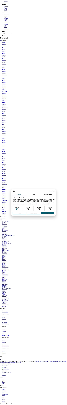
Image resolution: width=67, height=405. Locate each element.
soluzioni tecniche (5, 394)
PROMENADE (4, 286)
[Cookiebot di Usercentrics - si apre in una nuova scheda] (50, 191)
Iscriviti (1, 359)
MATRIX (3, 271)
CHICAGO (4, 236)
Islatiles (5, 10)
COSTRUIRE (4, 242)
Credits (20, 362)
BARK (3, 229)
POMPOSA (4, 283)
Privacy (40, 361)
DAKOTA (4, 244)
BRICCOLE (4, 231)
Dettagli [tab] (33, 194)
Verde (3, 383)
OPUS (3, 277)
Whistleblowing (36, 361)
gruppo (5, 16)
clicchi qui (35, 202)
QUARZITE (4, 287)
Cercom (5, 9)
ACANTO (4, 222)
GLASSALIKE (4, 253)
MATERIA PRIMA (5, 269)
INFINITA (4, 261)
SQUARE (4, 296)
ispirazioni (6, 1)
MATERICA (4, 270)
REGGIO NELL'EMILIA (6, 288)
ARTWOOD (4, 227)
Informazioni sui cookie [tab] (48, 194)
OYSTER (3, 278)
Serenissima (6, 6)
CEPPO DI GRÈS (5, 234)
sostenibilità (6, 18)
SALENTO (4, 291)
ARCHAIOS (4, 225)
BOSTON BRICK (5, 230)
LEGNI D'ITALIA (5, 267)
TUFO (3, 305)
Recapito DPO (56, 361)
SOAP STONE (4, 295)
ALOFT (3, 223)
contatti (5, 28)
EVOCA (3, 249)
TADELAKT (4, 302)
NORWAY (4, 276)
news (5, 26)
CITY (3, 238)
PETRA (3, 282)
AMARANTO (4, 224)
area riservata (6, 29)
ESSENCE (4, 247)
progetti (5, 20)
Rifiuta (19, 213)
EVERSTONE (4, 248)
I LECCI (3, 257)
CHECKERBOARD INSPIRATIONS (8, 235)
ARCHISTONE (4, 226)
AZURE (3, 228)
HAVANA (4, 255)
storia (5, 17)
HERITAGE (4, 256)
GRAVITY (4, 254)
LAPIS (3, 266)
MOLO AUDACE (5, 274)
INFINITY (4, 262)
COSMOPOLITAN (5, 241)
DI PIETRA (4, 245)
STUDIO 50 (4, 301)
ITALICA (3, 263)
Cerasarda (5, 8)
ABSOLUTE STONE (5, 221)
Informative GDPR (47, 361)
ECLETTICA (4, 246)
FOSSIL (3, 251)
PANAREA (4, 281)
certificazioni (6, 19)
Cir (4, 7)
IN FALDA (4, 260)
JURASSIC (4, 265)
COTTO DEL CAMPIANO (6, 243)
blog (5, 25)
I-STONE (3, 259)
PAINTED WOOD (5, 279)
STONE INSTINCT (5, 298)
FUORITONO (4, 252)
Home (1, 40)
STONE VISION (5, 300)
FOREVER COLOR (5, 250)
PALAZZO (4, 280)
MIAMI (3, 272)
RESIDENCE (4, 289)
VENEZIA (4, 306)
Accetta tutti (48, 213)
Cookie (43, 361)
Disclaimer (52, 361)
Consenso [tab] (19, 194)
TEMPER (3, 303)
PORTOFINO (4, 285)
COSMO (3, 240)
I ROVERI (4, 258)
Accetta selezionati (33, 213)
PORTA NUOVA (5, 284)
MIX (3, 273)
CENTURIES (4, 233)
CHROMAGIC (4, 237)
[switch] (28, 209)
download (5, 27)
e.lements (5, 22)
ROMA (3, 290)
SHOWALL (4, 293)
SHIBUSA (4, 292)
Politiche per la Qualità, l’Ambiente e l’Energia (11, 362)
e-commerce (6, 24)
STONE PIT (4, 299)
